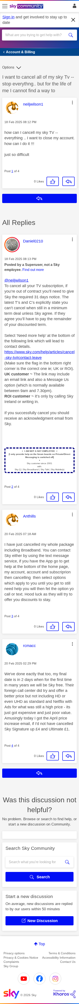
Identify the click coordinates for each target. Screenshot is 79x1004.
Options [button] (8, 67)
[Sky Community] (27, 6)
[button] (72, 102)
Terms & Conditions (61, 953)
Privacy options (14, 953)
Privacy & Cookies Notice (21, 957)
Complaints (11, 961)
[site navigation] (4, 6)
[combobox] (36, 35)
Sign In (73, 7)
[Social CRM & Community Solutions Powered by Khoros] (64, 994)
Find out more (33, 270)
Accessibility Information (58, 957)
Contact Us (67, 961)
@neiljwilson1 (16, 280)
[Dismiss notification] (73, 19)
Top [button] (42, 944)
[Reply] (68, 181)
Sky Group (11, 966)
